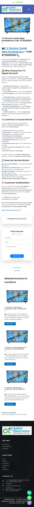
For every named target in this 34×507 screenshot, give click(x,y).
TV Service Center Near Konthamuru (14, 49)
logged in (12, 414)
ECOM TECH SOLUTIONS (18, 503)
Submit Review (17, 256)
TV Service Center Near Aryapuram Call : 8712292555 (15, 308)
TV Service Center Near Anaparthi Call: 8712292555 (14, 388)
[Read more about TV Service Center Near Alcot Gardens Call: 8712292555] (17, 336)
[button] (29, 9)
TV (2, 43)
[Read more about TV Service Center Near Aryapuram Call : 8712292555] (17, 296)
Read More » (10, 324)
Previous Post (17, 267)
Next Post (17, 270)
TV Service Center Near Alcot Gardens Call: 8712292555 (15, 348)
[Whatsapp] (29, 498)
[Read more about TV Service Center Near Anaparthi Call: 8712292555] (17, 376)
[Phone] (29, 492)
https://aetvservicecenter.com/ (11, 210)
